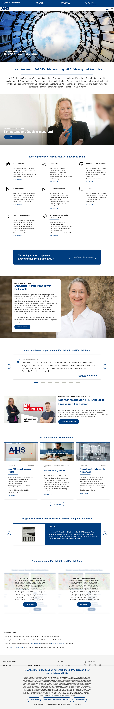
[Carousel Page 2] (43, 382)
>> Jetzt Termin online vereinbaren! (82, 257)
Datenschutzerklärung (38, 599)
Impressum (78, 704)
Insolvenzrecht (12, 81)
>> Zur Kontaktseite (13, 137)
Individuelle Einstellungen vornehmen (56, 699)
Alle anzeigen (57, 504)
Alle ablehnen (34, 699)
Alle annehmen (79, 699)
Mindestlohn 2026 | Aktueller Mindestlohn (93, 470)
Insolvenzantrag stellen (54, 471)
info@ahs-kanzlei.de (58, 643)
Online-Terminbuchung (16, 647)
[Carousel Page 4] (57, 382)
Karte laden (30, 604)
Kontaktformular (35, 643)
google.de (82, 376)
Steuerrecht (25, 81)
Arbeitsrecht (99, 78)
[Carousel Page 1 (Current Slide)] (36, 382)
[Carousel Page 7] (78, 382)
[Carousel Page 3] (50, 382)
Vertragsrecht (41, 81)
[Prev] (5, 119)
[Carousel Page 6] (71, 382)
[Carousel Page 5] (64, 382)
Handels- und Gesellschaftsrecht (78, 78)
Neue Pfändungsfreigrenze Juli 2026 (19, 470)
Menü (111, 8)
